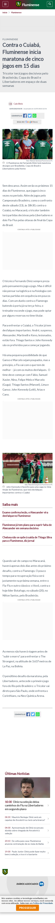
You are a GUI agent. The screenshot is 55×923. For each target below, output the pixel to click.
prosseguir (27, 907)
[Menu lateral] (5, 4)
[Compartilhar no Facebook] (25, 116)
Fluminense (16, 13)
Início (4, 13)
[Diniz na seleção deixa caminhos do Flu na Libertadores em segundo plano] (27, 787)
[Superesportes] (18, 4)
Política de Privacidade (43, 903)
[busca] (50, 4)
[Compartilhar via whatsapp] (34, 116)
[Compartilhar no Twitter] (30, 116)
